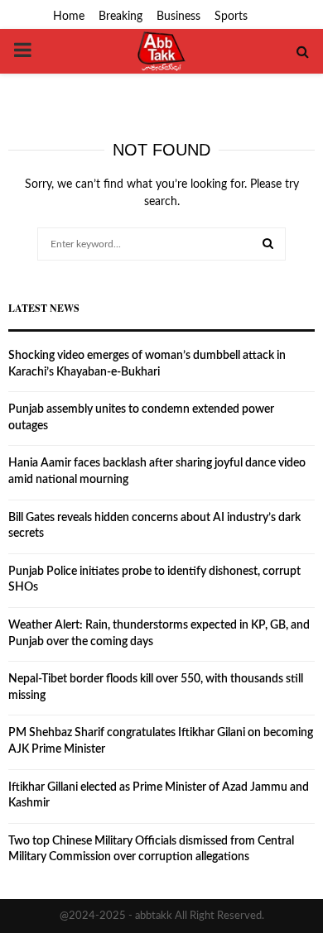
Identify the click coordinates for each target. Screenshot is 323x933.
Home (68, 16)
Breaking (120, 16)
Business (178, 16)
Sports (231, 16)
